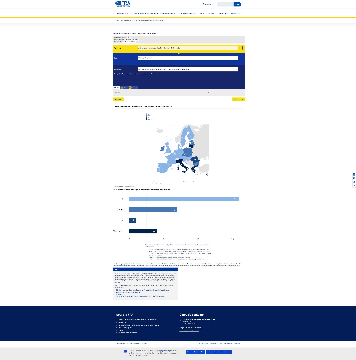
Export (235, 99)
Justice (118, 294)
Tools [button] (200, 13)
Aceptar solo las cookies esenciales (219, 352)
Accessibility (237, 343)
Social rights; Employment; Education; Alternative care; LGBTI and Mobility (140, 296)
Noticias (120, 330)
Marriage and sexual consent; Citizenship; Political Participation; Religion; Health (142, 290)
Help (242, 49)
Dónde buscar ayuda (125, 328)
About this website (203, 343)
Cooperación (223, 13)
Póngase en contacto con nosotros (190, 328)
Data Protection (228, 343)
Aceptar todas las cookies (195, 352)
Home (117, 20)
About (242, 47)
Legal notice (213, 343)
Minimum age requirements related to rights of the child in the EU (146, 20)
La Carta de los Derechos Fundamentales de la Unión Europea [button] (152, 13)
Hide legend (118, 99)
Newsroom (211, 13)
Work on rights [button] (121, 13)
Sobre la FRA (235, 13)
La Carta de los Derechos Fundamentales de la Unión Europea (138, 325)
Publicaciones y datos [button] (186, 13)
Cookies (220, 343)
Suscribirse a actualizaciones (127, 333)
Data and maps (125, 20)
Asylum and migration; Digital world (128, 292)
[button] (354, 174)
